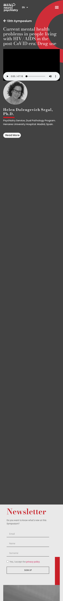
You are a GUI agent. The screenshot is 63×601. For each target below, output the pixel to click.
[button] (57, 7)
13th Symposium (19, 21)
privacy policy (33, 561)
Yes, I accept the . (25, 561)
